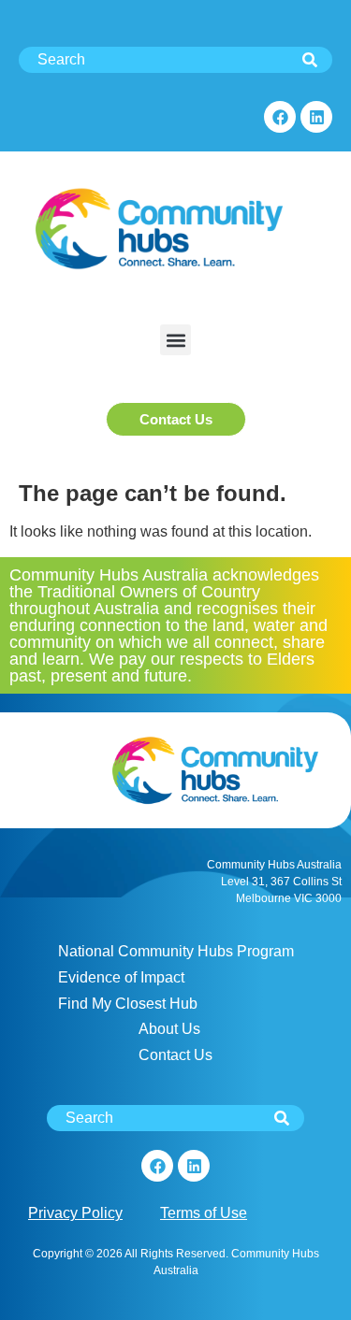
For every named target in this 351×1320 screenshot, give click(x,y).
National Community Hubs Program (176, 951)
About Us (169, 1029)
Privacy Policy (75, 1213)
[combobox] (175, 60)
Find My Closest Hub (127, 1004)
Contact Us (175, 1055)
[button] (175, 339)
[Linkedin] (316, 117)
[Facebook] (280, 117)
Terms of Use (203, 1213)
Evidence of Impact (121, 977)
